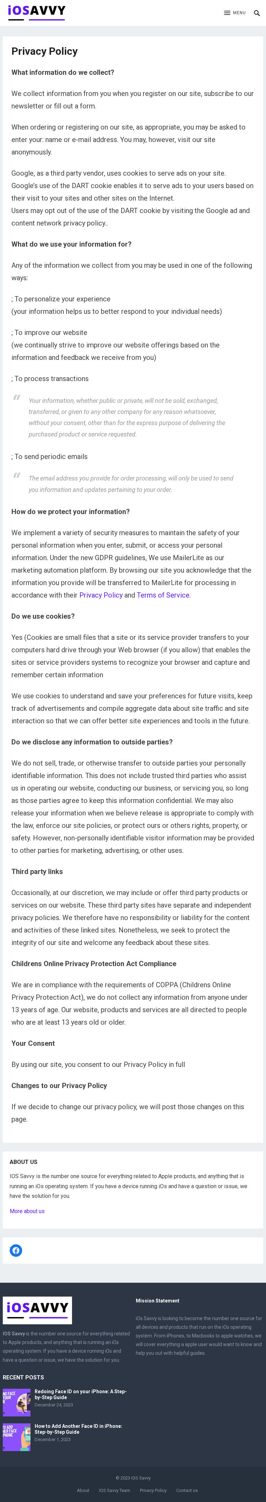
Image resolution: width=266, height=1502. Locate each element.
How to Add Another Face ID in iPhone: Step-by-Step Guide (78, 1429)
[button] (235, 13)
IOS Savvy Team (114, 1490)
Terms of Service (163, 595)
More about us (27, 1211)
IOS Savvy (141, 1478)
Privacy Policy (101, 595)
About (83, 1490)
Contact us (187, 1490)
